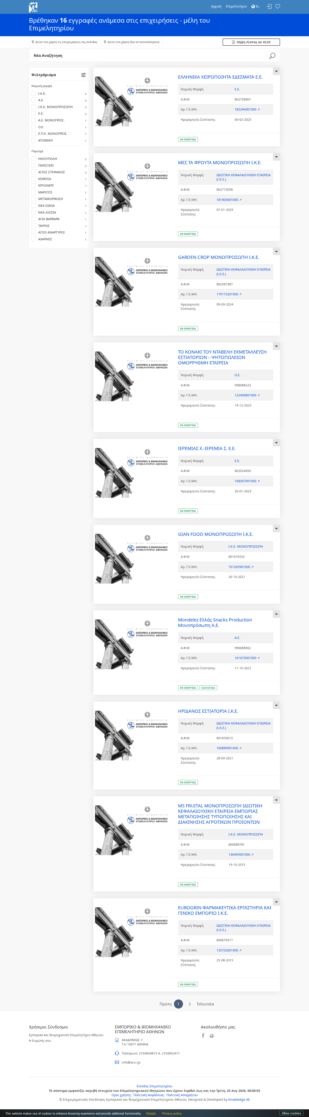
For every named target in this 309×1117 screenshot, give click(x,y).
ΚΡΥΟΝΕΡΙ (62, 185)
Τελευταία (205, 1003)
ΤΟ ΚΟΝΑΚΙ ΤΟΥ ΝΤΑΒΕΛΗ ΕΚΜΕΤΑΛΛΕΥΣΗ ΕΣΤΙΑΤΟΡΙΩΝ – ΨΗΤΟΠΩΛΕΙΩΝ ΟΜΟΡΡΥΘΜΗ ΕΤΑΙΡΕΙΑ (222, 357)
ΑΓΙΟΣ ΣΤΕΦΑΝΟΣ (62, 172)
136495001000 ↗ (241, 854)
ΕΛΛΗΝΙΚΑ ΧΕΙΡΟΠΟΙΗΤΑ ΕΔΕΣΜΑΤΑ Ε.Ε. (220, 77)
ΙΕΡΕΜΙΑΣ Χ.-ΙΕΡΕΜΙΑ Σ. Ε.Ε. (207, 448)
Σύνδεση (269, 6)
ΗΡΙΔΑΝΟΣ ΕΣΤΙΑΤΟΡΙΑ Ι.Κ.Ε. (208, 711)
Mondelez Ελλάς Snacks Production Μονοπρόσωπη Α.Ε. (215, 622)
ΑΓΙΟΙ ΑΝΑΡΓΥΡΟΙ (62, 232)
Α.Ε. (62, 100)
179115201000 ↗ (229, 294)
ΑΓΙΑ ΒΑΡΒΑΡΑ (62, 219)
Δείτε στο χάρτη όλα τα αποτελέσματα (133, 42)
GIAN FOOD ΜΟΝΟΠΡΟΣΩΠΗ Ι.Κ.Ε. (215, 534)
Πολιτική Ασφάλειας (148, 1095)
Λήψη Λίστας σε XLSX (253, 42)
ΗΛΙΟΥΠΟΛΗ (62, 158)
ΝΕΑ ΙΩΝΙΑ (62, 205)
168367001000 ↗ (247, 481)
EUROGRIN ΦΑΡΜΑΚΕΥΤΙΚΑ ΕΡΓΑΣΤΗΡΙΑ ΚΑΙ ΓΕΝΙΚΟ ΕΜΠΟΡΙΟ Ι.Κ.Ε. (224, 910)
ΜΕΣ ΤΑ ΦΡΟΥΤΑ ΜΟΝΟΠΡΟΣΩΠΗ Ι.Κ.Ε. (219, 162)
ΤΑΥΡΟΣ (62, 226)
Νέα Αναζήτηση (48, 55)
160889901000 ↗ (229, 748)
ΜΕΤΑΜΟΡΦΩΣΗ (62, 199)
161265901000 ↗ (241, 567)
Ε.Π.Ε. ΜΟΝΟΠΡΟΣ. (62, 133)
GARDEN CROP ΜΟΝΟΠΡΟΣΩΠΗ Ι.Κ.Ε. (218, 257)
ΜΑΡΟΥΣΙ (62, 192)
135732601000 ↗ (229, 950)
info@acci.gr (131, 1062)
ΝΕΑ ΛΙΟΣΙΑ (62, 212)
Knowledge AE (239, 1099)
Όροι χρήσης (121, 1095)
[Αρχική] (33, 7)
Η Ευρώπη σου (40, 1040)
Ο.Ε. (62, 127)
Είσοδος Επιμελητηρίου (154, 1086)
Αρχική (216, 6)
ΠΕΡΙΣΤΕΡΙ (62, 165)
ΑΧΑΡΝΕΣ (62, 239)
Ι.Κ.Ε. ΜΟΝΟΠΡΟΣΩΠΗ (62, 107)
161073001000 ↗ (247, 658)
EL (257, 6)
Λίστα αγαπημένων (277, 6)
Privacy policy (171, 1113)
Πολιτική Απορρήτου (182, 1095)
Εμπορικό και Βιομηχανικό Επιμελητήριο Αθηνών (66, 1035)
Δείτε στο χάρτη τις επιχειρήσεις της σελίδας (66, 42)
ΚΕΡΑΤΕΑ (62, 179)
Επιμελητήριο (236, 6)
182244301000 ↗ (247, 109)
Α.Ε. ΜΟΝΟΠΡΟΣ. (62, 120)
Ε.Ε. (62, 113)
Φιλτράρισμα (43, 74)
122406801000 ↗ (247, 395)
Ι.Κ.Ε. (62, 93)
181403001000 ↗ (229, 199)
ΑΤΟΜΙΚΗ (62, 140)
